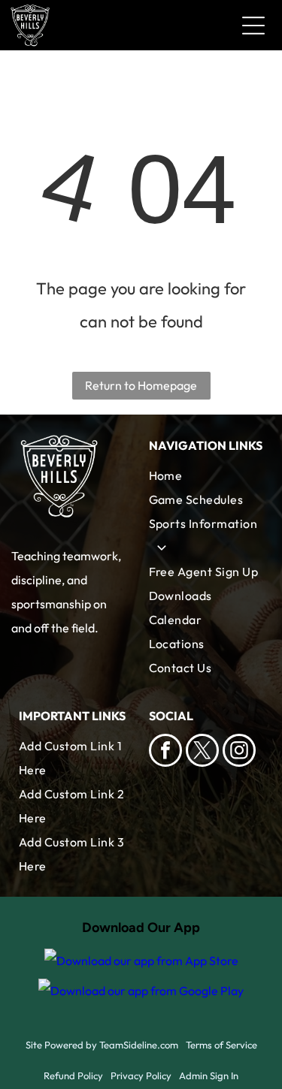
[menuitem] (206, 475)
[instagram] (239, 752)
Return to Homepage (141, 385)
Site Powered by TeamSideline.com (102, 1045)
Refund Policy (73, 1075)
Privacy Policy (141, 1075)
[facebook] (165, 752)
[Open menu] (253, 25)
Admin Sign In (208, 1075)
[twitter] (202, 752)
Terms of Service (221, 1045)
